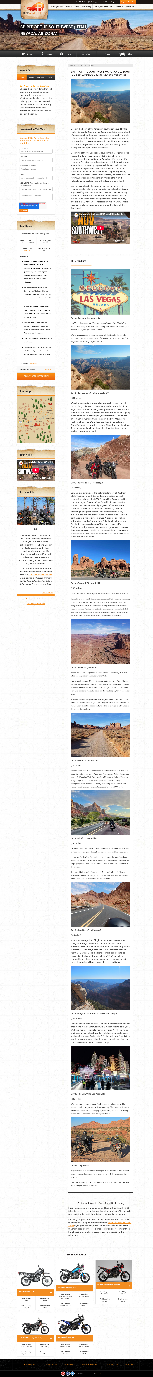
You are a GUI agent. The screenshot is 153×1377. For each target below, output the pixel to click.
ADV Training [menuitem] (86, 6)
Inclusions (40, 77)
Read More (47, 592)
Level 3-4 (27, 250)
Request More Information (35, 376)
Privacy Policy (99, 1374)
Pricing (50, 77)
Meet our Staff (33, 363)
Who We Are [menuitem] (130, 6)
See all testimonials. (36, 603)
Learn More (47, 369)
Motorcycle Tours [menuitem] (57, 6)
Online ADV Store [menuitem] (116, 6)
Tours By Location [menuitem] (72, 6)
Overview (31, 77)
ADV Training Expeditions (40, 574)
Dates (22, 77)
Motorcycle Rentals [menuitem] (101, 6)
